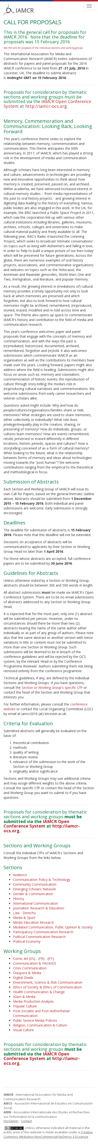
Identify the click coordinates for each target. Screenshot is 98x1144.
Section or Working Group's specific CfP (52, 687)
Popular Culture (25, 1006)
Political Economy (26, 941)
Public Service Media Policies (35, 1020)
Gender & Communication (33, 894)
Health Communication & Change (39, 992)
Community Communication (34, 884)
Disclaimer (11, 1121)
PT (51, 958)
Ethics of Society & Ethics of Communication (47, 987)
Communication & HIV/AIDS (34, 963)
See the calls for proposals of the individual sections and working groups (43, 47)
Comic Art (20, 958)
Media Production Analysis (33, 1001)
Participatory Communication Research (43, 932)
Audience (20, 875)
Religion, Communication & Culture (40, 1025)
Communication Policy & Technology (41, 879)
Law (16, 913)
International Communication (35, 903)
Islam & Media (24, 996)
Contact (26, 1121)
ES (32, 958)
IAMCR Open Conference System (36, 824)
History (18, 898)
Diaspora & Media (27, 973)
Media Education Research (33, 922)
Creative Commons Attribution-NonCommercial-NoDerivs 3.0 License (48, 1134)
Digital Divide (23, 977)
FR (41, 958)
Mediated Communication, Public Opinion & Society (53, 927)
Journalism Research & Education (38, 908)
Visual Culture (23, 1030)
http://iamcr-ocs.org (46, 106)
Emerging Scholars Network (34, 889)
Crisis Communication (30, 968)
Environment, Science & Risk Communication (47, 982)
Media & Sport (24, 917)
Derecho (29, 913)
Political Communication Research (39, 936)
